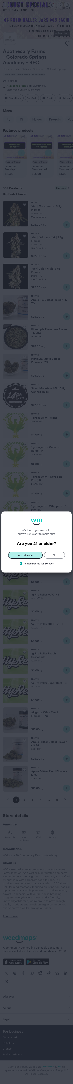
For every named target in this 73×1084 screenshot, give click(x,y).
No (54, 555)
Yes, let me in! (25, 555)
